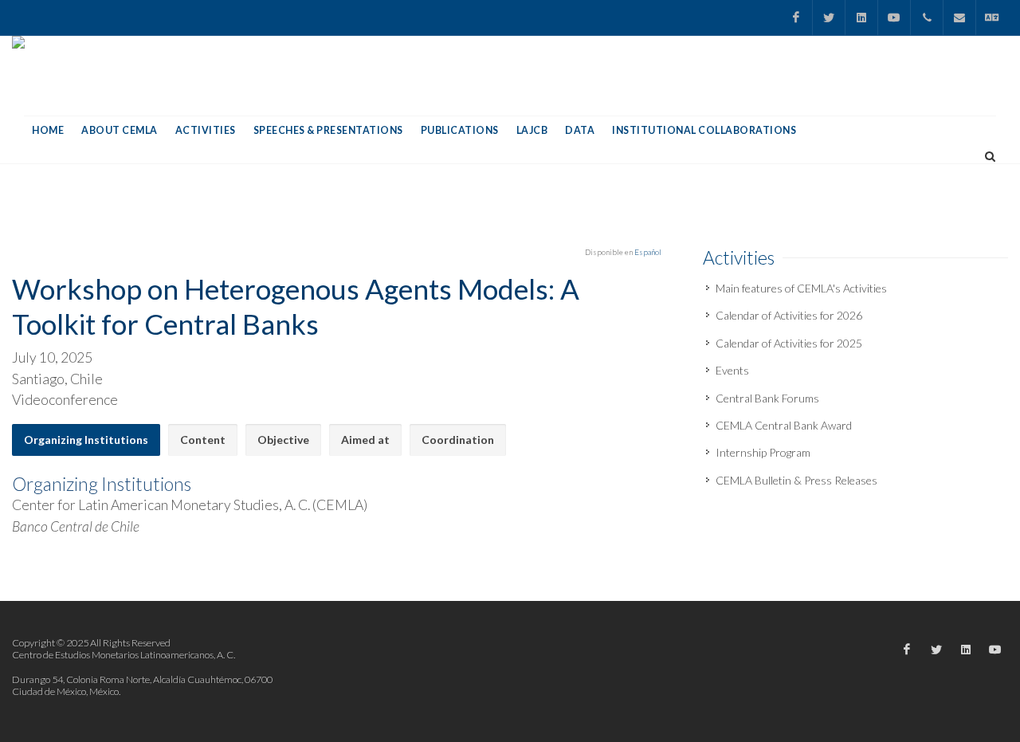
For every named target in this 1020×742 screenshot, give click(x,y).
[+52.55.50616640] (927, 17)
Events (732, 370)
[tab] (86, 440)
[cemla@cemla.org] (959, 17)
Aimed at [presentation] (365, 439)
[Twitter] (829, 17)
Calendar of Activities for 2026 (789, 315)
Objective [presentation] (283, 439)
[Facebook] (796, 17)
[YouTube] (894, 17)
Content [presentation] (203, 439)
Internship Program (763, 452)
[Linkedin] (861, 17)
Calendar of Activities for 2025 (789, 343)
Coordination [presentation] (458, 439)
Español (647, 252)
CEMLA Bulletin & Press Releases (796, 480)
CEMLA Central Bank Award (784, 425)
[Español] (992, 17)
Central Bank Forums (767, 398)
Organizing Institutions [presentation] (86, 439)
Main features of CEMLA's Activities (801, 288)
